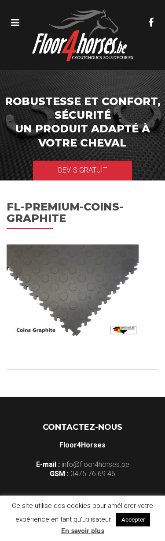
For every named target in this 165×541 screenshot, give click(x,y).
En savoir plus (82, 531)
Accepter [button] (133, 519)
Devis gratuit (82, 170)
